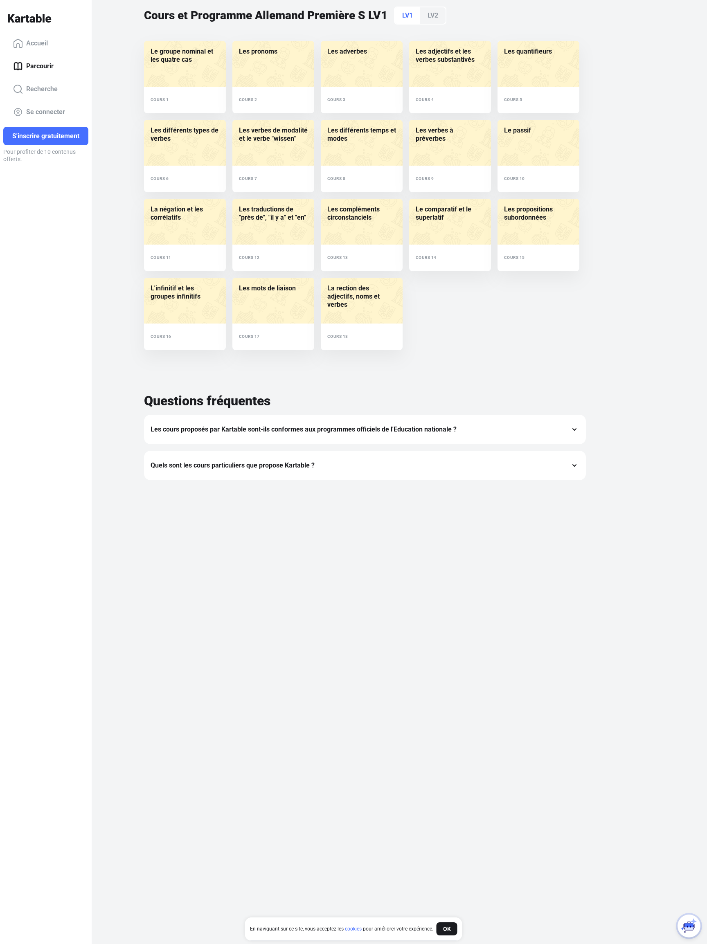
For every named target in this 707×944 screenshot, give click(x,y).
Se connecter (45, 112)
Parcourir (40, 66)
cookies (353, 929)
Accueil (37, 43)
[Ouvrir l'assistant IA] (689, 926)
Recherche (42, 89)
